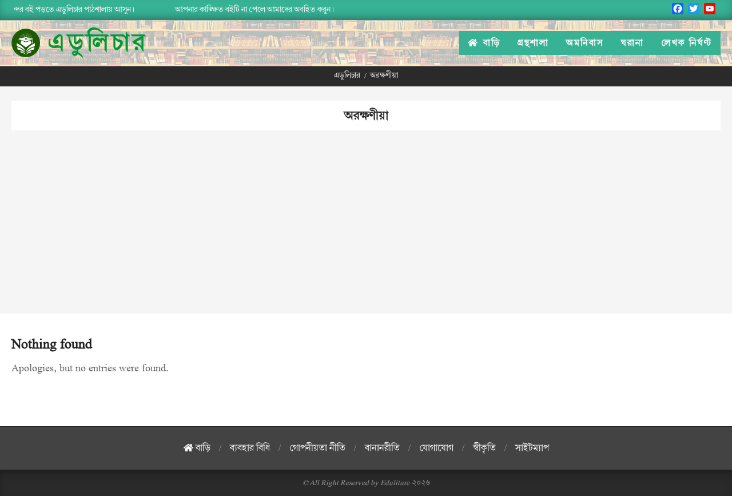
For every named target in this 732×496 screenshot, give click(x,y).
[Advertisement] (366, 233)
